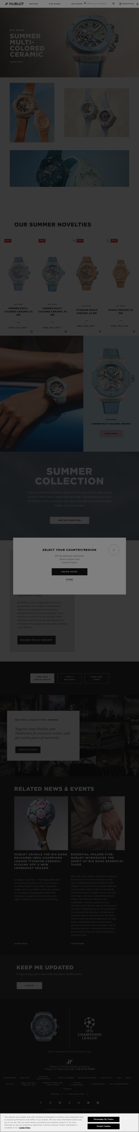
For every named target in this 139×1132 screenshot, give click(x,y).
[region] (69, 1122)
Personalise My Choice (103, 1119)
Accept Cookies (103, 1126)
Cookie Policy (25, 1128)
